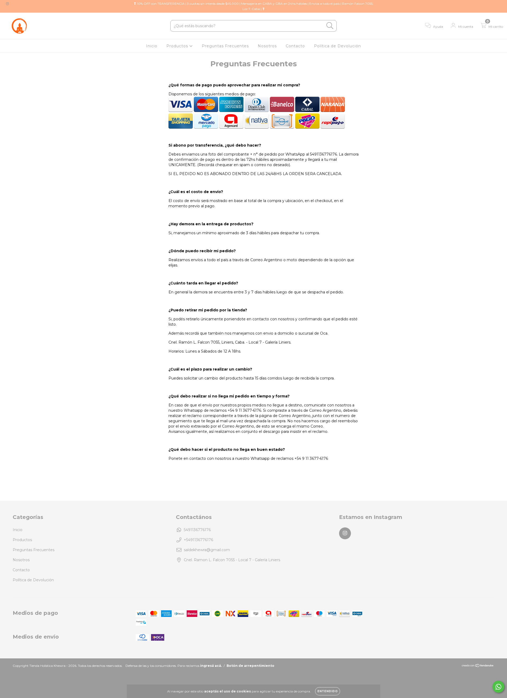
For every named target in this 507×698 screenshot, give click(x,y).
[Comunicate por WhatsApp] (498, 687)
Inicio (151, 46)
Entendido (327, 691)
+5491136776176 (198, 539)
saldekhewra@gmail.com (207, 549)
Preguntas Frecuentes (225, 46)
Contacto (295, 46)
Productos (177, 46)
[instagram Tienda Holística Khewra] (7, 3)
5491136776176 (197, 529)
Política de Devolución (337, 46)
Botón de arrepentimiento (250, 666)
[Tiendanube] (477, 666)
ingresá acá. (211, 666)
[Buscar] (330, 26)
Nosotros (267, 46)
